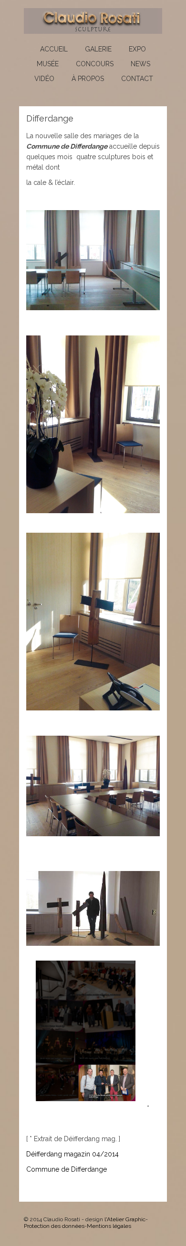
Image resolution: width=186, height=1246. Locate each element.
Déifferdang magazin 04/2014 (72, 1154)
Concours (95, 64)
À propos (88, 78)
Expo (137, 49)
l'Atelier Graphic (124, 1219)
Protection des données (54, 1226)
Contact (137, 78)
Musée (48, 64)
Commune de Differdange (66, 1169)
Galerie (98, 49)
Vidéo (44, 78)
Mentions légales (109, 1226)
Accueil (54, 49)
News (140, 64)
